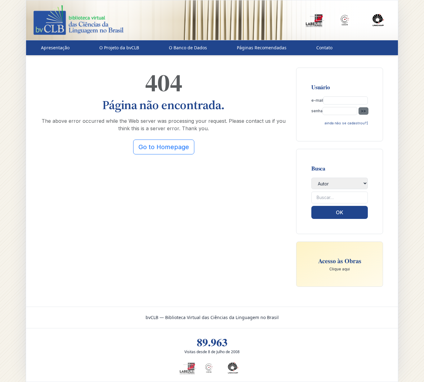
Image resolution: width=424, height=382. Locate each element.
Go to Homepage (163, 147)
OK (339, 212)
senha (317, 111)
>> (363, 111)
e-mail (317, 100)
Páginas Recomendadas (261, 48)
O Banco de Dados (188, 48)
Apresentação (55, 48)
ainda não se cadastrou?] (346, 123)
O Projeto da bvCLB (119, 48)
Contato (324, 48)
